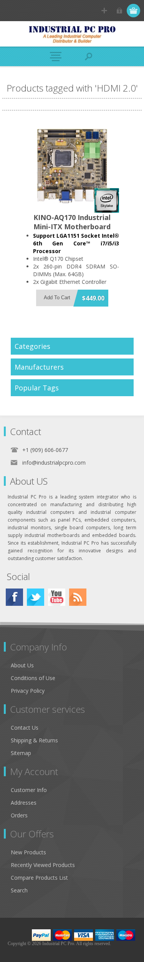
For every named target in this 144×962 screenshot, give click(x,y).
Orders (19, 815)
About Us (22, 665)
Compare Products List (39, 877)
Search (19, 890)
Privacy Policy (28, 690)
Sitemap (21, 753)
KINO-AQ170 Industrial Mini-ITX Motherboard (72, 222)
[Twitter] (35, 597)
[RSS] (77, 597)
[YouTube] (56, 597)
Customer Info (29, 790)
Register (104, 10)
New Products (28, 852)
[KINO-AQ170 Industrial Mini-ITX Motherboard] (72, 166)
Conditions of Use (33, 678)
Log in (119, 10)
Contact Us (24, 727)
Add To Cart (57, 297)
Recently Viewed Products (43, 865)
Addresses (23, 802)
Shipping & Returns (34, 740)
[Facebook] (14, 597)
